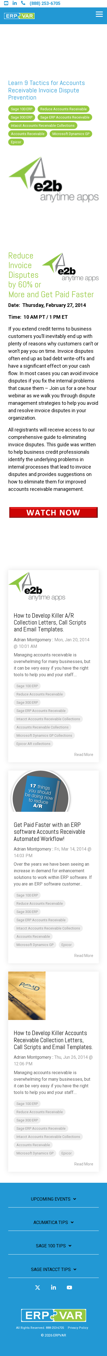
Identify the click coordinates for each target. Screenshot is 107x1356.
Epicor (16, 142)
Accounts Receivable (27, 134)
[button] (99, 14)
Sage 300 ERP (21, 117)
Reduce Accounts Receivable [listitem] (39, 694)
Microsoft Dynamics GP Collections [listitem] (44, 735)
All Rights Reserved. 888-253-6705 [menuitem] (40, 1328)
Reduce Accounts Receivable (63, 109)
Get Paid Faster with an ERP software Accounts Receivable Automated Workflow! (49, 832)
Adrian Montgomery (32, 639)
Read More (83, 754)
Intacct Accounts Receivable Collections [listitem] (48, 719)
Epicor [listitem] (66, 945)
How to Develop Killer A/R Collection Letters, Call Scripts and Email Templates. (50, 622)
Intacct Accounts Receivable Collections (43, 125)
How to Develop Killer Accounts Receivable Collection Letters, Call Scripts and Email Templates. (53, 1040)
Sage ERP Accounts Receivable (64, 117)
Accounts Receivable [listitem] (33, 936)
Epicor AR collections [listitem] (33, 744)
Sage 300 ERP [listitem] (27, 702)
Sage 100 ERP (21, 109)
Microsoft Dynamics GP (70, 134)
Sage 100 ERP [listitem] (27, 686)
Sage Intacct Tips (51, 1269)
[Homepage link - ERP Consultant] (53, 1319)
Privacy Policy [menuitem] (78, 1328)
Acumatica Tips (50, 1222)
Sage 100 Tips (51, 1245)
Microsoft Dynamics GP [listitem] (35, 945)
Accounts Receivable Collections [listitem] (42, 727)
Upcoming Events (51, 1199)
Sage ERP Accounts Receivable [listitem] (41, 711)
